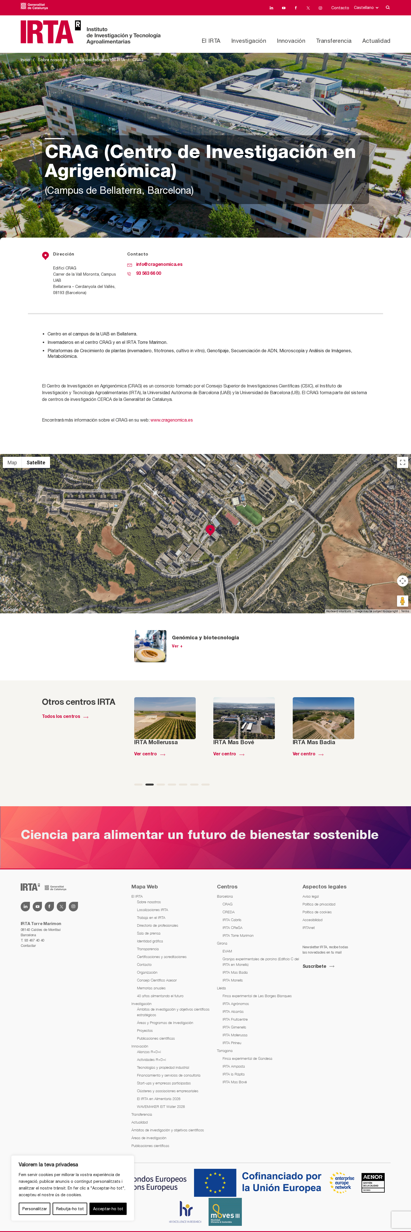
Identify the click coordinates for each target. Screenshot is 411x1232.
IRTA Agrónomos (236, 1003)
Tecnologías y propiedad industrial (163, 1067)
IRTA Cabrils (232, 920)
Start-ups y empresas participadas (164, 1083)
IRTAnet (309, 927)
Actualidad (376, 40)
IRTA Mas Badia (235, 972)
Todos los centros (61, 717)
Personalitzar (34, 1209)
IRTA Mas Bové (235, 1082)
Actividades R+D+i (151, 1059)
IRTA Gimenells (234, 1027)
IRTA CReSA (232, 927)
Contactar (28, 945)
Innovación (291, 40)
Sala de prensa (148, 933)
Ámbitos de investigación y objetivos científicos (167, 1130)
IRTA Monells (233, 980)
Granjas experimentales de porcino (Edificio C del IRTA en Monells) (261, 962)
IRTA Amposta (234, 1066)
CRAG (228, 904)
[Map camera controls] (402, 581)
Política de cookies (317, 912)
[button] (210, 530)
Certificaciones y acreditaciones (161, 956)
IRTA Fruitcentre (235, 1019)
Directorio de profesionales (157, 925)
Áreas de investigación (148, 1138)
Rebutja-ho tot (70, 1209)
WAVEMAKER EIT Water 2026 (161, 1106)
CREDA (229, 912)
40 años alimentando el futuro (160, 996)
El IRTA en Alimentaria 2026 (158, 1098)
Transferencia (333, 40)
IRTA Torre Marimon (238, 935)
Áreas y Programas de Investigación (165, 1022)
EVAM (227, 951)
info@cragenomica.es (159, 265)
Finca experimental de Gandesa (247, 1058)
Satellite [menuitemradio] (36, 462)
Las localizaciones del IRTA (100, 60)
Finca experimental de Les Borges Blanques (257, 996)
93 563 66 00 (148, 274)
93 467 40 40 (34, 940)
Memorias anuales (151, 988)
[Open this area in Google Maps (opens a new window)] (10, 609)
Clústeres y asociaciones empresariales (167, 1091)
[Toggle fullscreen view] (402, 462)
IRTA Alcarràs (233, 1011)
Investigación (248, 40)
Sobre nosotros (53, 60)
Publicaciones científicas (156, 1038)
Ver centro (145, 754)
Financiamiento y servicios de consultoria (168, 1075)
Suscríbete (314, 967)
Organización (147, 972)
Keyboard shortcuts (338, 611)
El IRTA (211, 40)
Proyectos (145, 1030)
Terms (405, 611)
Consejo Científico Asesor (157, 980)
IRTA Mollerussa (235, 1035)
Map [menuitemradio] (12, 462)
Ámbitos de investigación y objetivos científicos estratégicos (173, 1012)
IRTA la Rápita (234, 1074)
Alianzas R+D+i (149, 1051)
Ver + (177, 646)
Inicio (25, 60)
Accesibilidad (312, 920)
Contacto (340, 8)
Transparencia (148, 949)
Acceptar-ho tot (108, 1209)
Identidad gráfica (150, 941)
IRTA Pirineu (232, 1043)
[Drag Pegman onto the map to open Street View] (402, 601)
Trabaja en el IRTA (151, 917)
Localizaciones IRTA (152, 909)
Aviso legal (311, 896)
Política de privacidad (319, 904)
